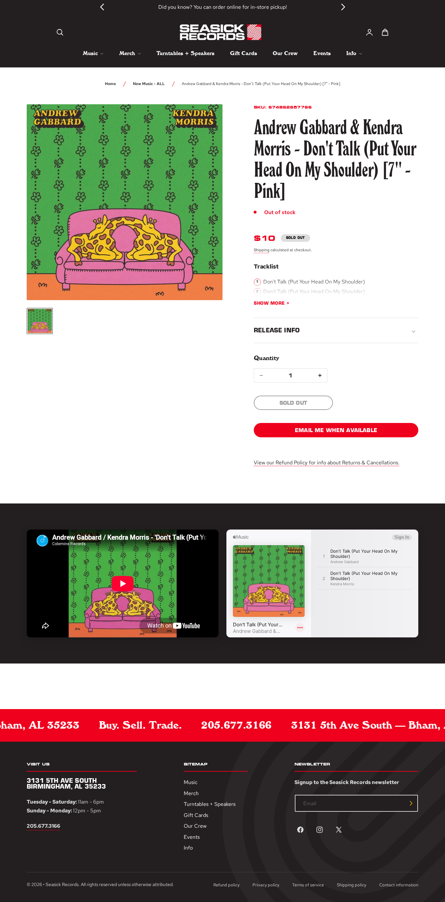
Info (188, 847)
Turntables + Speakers (210, 804)
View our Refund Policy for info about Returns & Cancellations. (326, 462)
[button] (59, 32)
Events (192, 837)
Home (110, 83)
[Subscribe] (411, 803)
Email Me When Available (336, 430)
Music (190, 782)
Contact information (398, 885)
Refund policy (226, 885)
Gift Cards (196, 815)
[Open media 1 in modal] (205, 121)
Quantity (266, 358)
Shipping (261, 250)
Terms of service (308, 885)
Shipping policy (351, 885)
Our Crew (195, 825)
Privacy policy (265, 885)
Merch (191, 793)
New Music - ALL (149, 83)
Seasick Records (62, 884)
